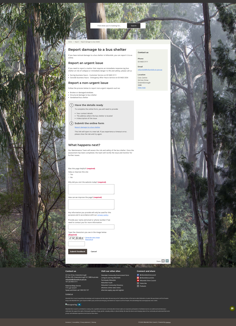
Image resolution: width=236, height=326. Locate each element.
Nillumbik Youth (106, 283)
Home (70, 42)
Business (154, 5)
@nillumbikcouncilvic (147, 278)
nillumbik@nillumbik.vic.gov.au (150, 70)
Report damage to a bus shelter (87, 127)
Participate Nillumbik (108, 280)
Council (165, 5)
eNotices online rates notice (111, 288)
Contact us (69, 294)
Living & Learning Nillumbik (110, 278)
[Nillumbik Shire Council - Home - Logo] (76, 10)
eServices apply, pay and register (112, 290)
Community (130, 5)
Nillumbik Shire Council (148, 281)
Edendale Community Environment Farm (115, 275)
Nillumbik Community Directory (112, 285)
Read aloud (89, 239)
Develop (143, 5)
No (71, 177)
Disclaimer (68, 322)
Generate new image (92, 237)
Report (77, 42)
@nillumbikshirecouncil (148, 275)
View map (142, 87)
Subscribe (143, 283)
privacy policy (102, 215)
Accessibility (76, 322)
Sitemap (94, 322)
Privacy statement (85, 322)
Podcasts (143, 286)
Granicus (168, 322)
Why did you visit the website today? (87, 182)
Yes (71, 174)
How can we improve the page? (85, 197)
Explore (118, 5)
